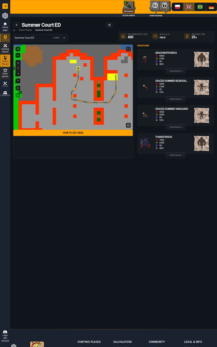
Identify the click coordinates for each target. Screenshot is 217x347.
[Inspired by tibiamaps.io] (128, 125)
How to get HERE (73, 132)
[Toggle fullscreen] (128, 49)
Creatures (143, 45)
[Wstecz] (16, 25)
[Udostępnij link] (109, 25)
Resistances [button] (176, 71)
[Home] (14, 30)
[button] (74, 89)
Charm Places (25, 30)
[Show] (5, 6)
